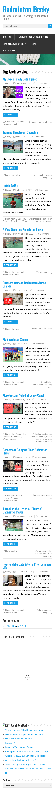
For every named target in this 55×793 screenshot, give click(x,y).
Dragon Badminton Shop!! (14, 43)
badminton (36, 122)
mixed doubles (40, 439)
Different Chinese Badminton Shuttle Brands (24, 284)
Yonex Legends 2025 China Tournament (24, 730)
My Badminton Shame (15, 339)
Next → (25, 626)
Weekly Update (9, 439)
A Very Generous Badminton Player (23, 229)
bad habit (48, 382)
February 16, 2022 (24, 190)
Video (16, 124)
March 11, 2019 (23, 457)
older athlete (46, 495)
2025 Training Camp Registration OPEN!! (25, 764)
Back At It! (10, 743)
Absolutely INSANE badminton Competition (26, 756)
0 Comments (41, 83)
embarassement (40, 384)
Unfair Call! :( (10, 185)
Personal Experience (12, 221)
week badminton (47, 554)
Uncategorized (11, 551)
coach (44, 122)
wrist (50, 387)
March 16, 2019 (23, 399)
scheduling (42, 612)
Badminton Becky (26, 9)
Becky (8, 83)
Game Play (21, 219)
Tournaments (9, 50)
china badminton (38, 436)
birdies (34, 329)
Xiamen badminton (44, 441)
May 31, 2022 (22, 137)
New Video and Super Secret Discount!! (24, 734)
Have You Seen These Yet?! (18, 738)
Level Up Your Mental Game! (19, 747)
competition (36, 219)
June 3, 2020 (22, 344)
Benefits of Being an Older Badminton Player (25, 451)
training (44, 177)
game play (47, 219)
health (37, 495)
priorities (48, 610)
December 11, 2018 (24, 516)
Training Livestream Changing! (20, 132)
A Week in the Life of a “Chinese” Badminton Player (22, 510)
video (49, 329)
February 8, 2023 (23, 83)
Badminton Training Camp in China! (32, 37)
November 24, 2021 (24, 234)
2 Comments (38, 137)
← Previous (8, 626)
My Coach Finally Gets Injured (20, 79)
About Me (7, 37)
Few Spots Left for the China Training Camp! (26, 751)
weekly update (46, 221)
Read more (10, 115)
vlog (50, 122)
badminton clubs (44, 551)
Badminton (10, 122)
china (40, 610)
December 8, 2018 (24, 572)
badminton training (43, 434)
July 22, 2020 (22, 290)
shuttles (42, 329)
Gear (34, 43)
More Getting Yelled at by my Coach (23, 395)
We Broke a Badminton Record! (20, 760)
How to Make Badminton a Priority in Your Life (27, 566)
